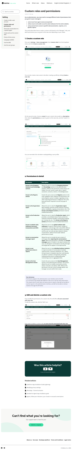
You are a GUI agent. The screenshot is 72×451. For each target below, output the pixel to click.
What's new (35, 3)
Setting (5, 17)
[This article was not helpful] (50, 369)
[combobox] (10, 11)
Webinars (49, 3)
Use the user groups (9, 45)
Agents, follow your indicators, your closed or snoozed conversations (45, 396)
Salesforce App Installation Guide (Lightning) (38, 384)
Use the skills (7, 42)
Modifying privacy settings (34, 387)
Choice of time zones (9, 37)
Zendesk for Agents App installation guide (38, 393)
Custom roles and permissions (9, 25)
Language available (9, 40)
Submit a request (36, 425)
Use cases (35, 440)
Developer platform (44, 440)
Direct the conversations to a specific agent (11, 29)
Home (28, 3)
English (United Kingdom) (61, 3)
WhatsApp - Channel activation (35, 390)
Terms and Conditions (57, 440)
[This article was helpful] (45, 369)
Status (43, 3)
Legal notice (67, 440)
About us (29, 440)
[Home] (9, 3)
